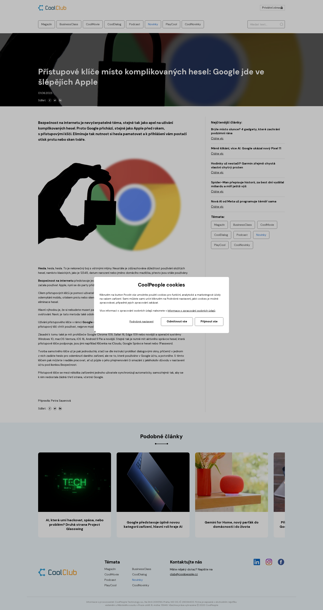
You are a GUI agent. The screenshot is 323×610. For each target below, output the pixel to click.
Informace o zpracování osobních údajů (191, 310)
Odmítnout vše (177, 321)
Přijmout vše (209, 321)
